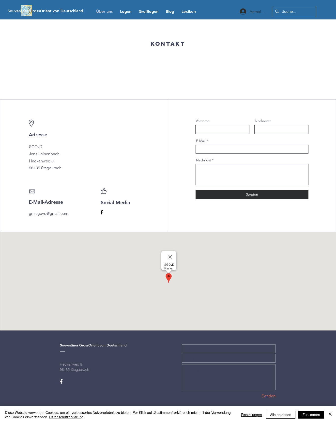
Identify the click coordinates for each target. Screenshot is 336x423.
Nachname (263, 121)
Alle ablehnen (280, 414)
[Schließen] (330, 414)
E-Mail (200, 140)
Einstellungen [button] (251, 414)
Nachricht (203, 160)
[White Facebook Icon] (61, 381)
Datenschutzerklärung (66, 416)
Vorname (202, 121)
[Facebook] (102, 212)
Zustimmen (311, 414)
